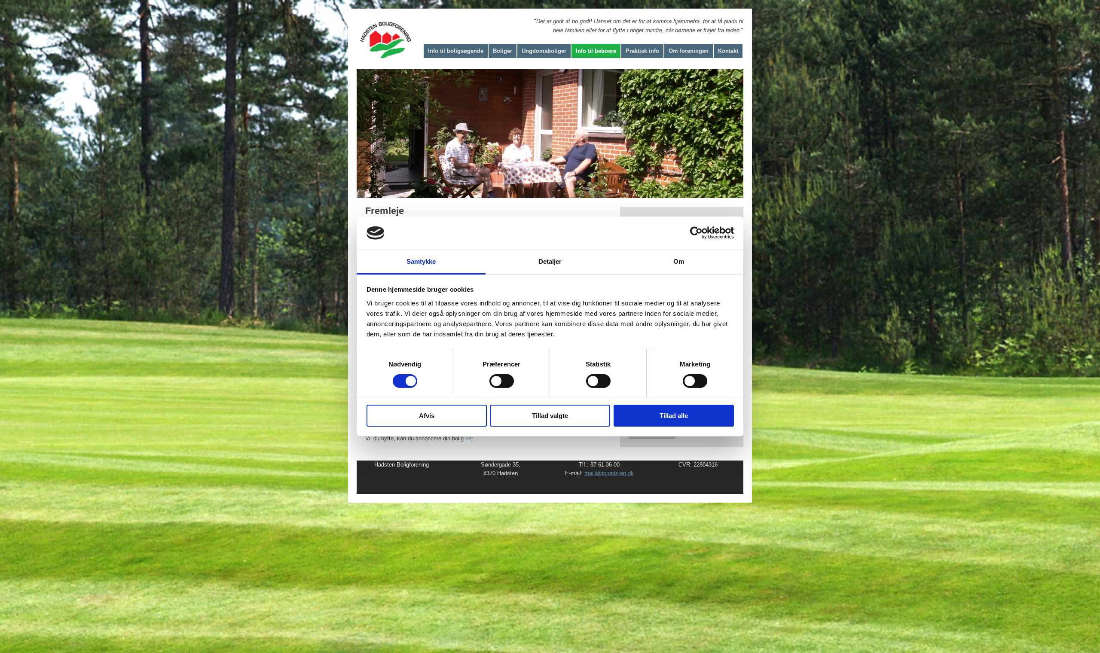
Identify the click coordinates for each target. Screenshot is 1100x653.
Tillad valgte (550, 415)
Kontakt (728, 51)
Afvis (426, 415)
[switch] (501, 381)
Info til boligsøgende (455, 51)
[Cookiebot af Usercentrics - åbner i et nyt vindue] (696, 232)
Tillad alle (674, 415)
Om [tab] (678, 261)
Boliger (502, 51)
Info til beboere (596, 51)
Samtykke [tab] (421, 261)
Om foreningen (689, 51)
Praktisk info (642, 51)
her (469, 438)
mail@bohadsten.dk (609, 473)
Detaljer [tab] (550, 261)
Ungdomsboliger (544, 51)
